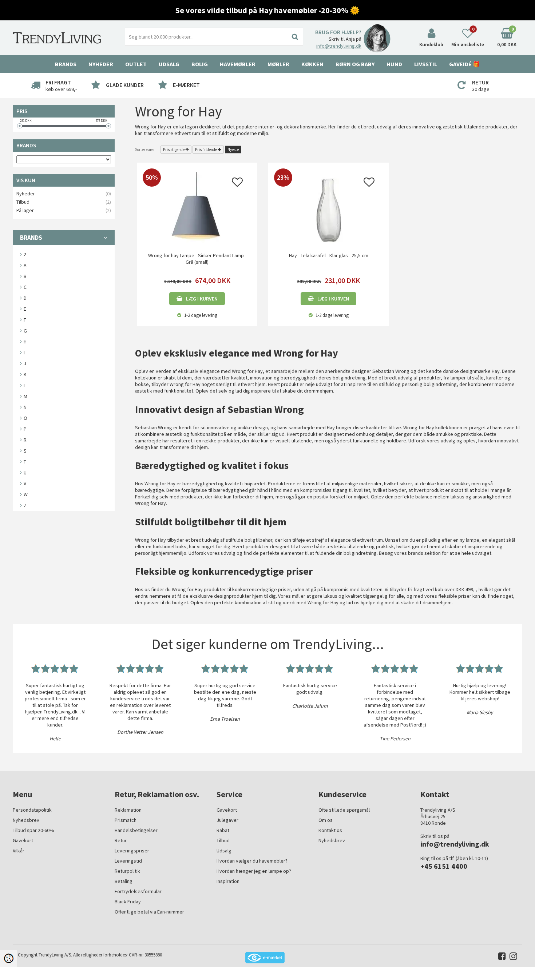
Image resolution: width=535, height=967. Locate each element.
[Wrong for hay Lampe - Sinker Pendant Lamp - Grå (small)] (197, 207)
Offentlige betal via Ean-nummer (149, 911)
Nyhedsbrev (26, 820)
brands (415, 553)
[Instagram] (511, 957)
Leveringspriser (132, 850)
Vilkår (18, 850)
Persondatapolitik (32, 810)
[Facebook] (500, 957)
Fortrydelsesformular (138, 891)
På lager (25, 210)
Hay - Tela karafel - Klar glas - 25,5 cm (328, 255)
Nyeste (233, 149)
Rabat (223, 830)
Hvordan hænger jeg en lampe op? (254, 871)
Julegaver (227, 820)
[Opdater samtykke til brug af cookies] (8, 958)
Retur (121, 840)
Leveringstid (128, 860)
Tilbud (22, 202)
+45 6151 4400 (443, 866)
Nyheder (100, 64)
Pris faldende (206, 149)
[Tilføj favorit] (237, 184)
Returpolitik (127, 871)
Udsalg (224, 850)
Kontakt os (330, 830)
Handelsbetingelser (136, 830)
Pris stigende (174, 149)
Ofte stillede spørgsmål (344, 810)
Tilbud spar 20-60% (33, 830)
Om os (325, 820)
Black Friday (128, 901)
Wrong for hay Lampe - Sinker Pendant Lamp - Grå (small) (197, 258)
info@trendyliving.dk (338, 46)
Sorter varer (145, 149)
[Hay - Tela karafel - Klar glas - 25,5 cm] (328, 207)
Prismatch (125, 820)
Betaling (123, 881)
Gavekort (23, 840)
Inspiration (228, 881)
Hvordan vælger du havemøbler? (252, 860)
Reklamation (128, 810)
